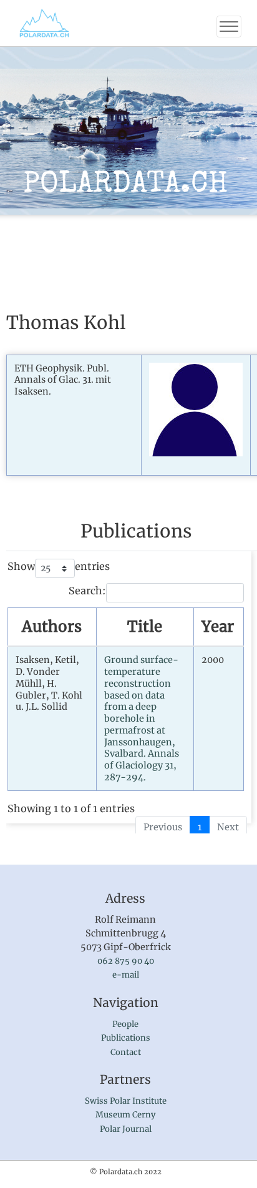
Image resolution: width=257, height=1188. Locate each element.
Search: (87, 590)
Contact (125, 1052)
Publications (125, 1038)
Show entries (58, 566)
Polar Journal (126, 1129)
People (125, 1024)
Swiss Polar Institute (126, 1101)
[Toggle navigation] (228, 26)
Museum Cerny (125, 1114)
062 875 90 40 (125, 961)
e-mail (125, 975)
